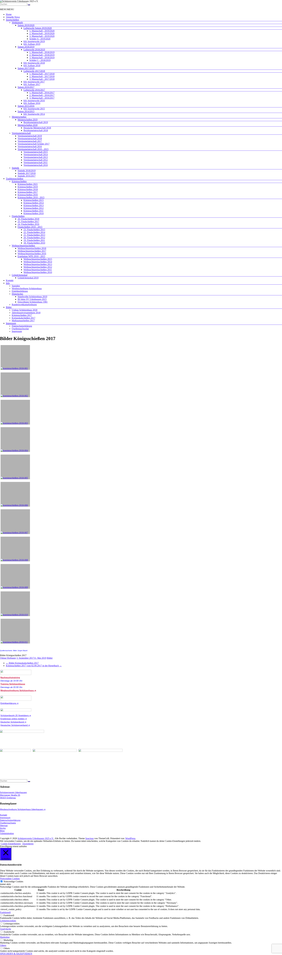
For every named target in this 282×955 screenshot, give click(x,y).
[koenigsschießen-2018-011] (15, 631)
